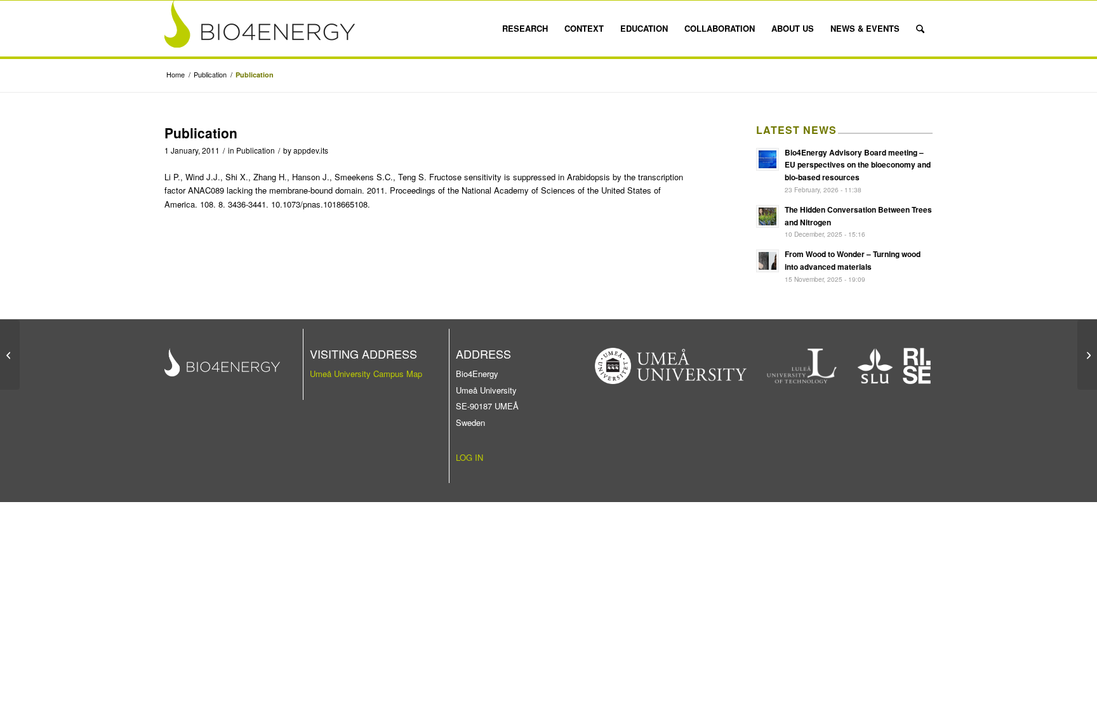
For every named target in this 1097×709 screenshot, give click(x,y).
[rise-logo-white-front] (917, 366)
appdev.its (310, 150)
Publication (255, 150)
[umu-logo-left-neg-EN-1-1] (671, 366)
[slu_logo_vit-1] (875, 366)
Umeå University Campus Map (366, 374)
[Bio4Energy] (259, 28)
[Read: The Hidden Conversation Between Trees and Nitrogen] (767, 216)
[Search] (920, 28)
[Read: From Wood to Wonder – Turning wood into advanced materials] (767, 260)
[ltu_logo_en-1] (802, 366)
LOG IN (469, 457)
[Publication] (10, 355)
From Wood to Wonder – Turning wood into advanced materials (853, 260)
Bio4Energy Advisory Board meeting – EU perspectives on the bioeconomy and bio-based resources (858, 165)
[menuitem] (525, 28)
